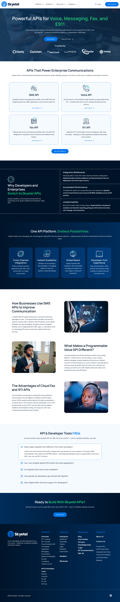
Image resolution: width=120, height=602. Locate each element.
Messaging (45, 551)
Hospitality (63, 542)
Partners (81, 542)
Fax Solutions (45, 554)
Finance (62, 544)
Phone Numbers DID (48, 544)
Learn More (36, 108)
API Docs (44, 584)
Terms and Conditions (103, 555)
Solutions (49, 4)
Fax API (43, 579)
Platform (38, 4)
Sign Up (81, 553)
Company (71, 4)
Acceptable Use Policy (103, 552)
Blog (80, 536)
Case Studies (83, 539)
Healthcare (63, 539)
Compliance (45, 561)
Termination (45, 547)
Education (63, 549)
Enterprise (64, 536)
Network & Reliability (48, 556)
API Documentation (85, 550)
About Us (99, 536)
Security (44, 559)
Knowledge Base (84, 545)
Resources (60, 4)
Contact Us (100, 541)
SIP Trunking (45, 539)
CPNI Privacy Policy (102, 549)
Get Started (112, 4)
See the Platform (60, 151)
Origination (45, 549)
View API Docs (66, 39)
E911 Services (45, 542)
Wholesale (64, 561)
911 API (43, 581)
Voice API (44, 576)
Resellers (63, 556)
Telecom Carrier (46, 564)
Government (64, 551)
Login (99, 4)
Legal (61, 547)
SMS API (44, 574)
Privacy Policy (100, 546)
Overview (45, 536)
